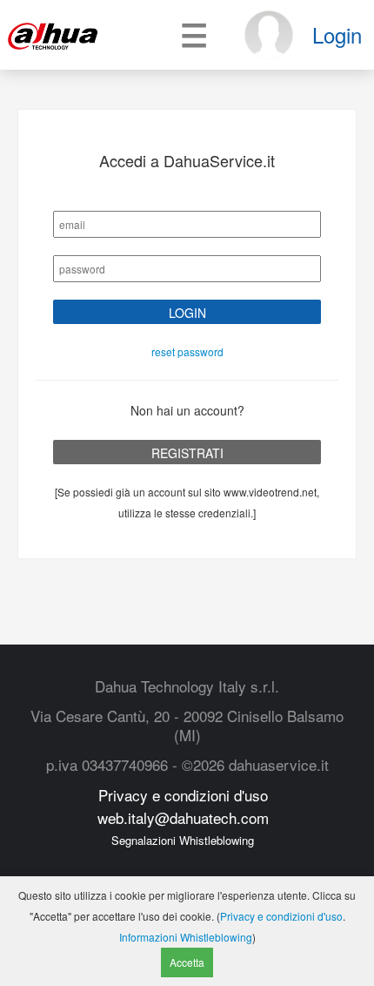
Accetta (187, 962)
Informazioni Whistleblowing (185, 936)
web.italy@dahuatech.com (183, 817)
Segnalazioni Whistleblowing (182, 840)
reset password (187, 351)
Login (337, 34)
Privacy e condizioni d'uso (183, 795)
